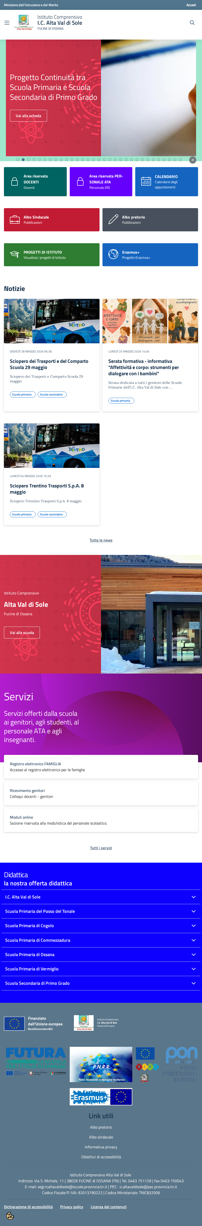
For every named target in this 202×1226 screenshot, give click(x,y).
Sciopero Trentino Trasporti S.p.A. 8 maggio (47, 489)
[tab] (17, 159)
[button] (35, 1064)
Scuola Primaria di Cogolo (29, 925)
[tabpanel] (101, 97)
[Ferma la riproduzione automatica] (192, 160)
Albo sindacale (101, 1137)
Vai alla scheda (28, 121)
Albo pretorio (101, 1127)
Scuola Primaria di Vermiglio (32, 968)
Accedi (191, 4)
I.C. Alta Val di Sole (22, 897)
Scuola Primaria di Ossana (29, 954)
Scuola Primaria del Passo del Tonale (40, 911)
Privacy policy (71, 1207)
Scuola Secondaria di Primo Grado (37, 983)
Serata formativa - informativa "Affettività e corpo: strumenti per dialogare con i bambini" (143, 367)
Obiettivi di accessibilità (101, 1157)
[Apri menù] (7, 22)
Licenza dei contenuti (109, 1207)
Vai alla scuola (22, 632)
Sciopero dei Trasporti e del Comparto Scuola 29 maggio (49, 364)
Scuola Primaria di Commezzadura (37, 940)
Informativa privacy (101, 1147)
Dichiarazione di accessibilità (28, 1207)
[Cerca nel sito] (192, 23)
